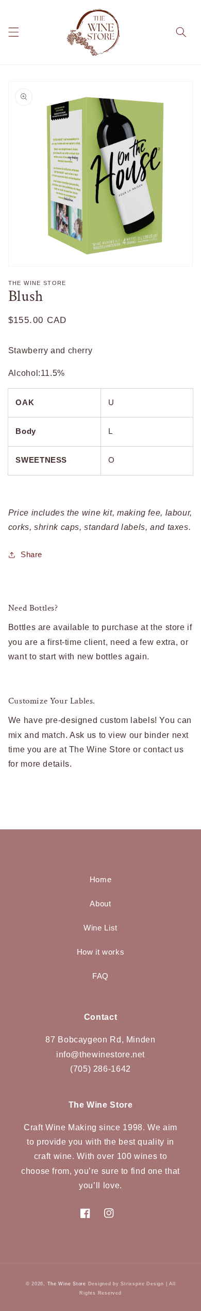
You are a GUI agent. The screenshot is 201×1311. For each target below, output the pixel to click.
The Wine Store (66, 1283)
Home (101, 880)
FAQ (100, 976)
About (100, 904)
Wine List (100, 928)
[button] (13, 32)
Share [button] (31, 554)
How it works (101, 952)
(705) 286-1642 (100, 1069)
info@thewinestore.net (100, 1054)
